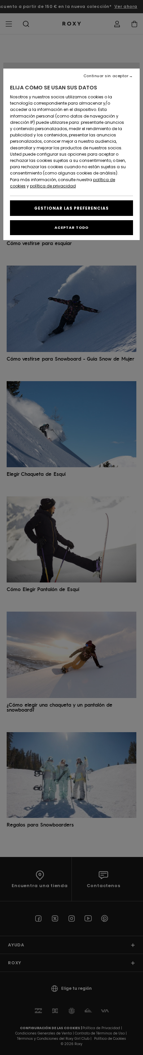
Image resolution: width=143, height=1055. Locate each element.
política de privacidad (53, 186)
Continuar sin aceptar (106, 76)
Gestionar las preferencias (71, 208)
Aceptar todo (71, 227)
